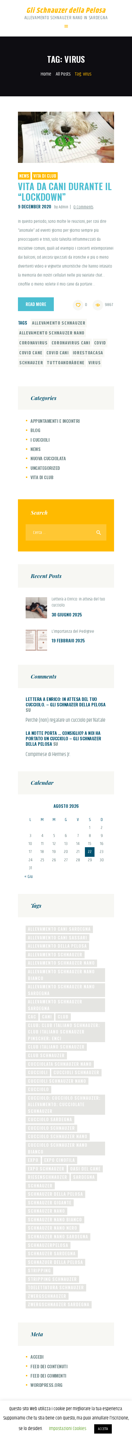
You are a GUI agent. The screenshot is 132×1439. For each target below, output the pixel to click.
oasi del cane (85, 1168)
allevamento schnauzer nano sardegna (61, 989)
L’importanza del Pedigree (73, 632)
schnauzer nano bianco (55, 1219)
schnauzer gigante (49, 1202)
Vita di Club (44, 176)
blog (35, 430)
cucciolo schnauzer (51, 1128)
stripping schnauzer (52, 1279)
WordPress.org (46, 1384)
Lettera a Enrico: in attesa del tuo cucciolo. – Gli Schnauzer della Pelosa (65, 701)
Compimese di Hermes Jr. (48, 755)
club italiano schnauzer (56, 1046)
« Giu (28, 876)
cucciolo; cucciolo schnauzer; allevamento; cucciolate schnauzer (64, 1104)
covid (100, 343)
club (63, 1016)
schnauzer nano (46, 1211)
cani (47, 1016)
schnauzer (31, 362)
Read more (36, 304)
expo (33, 1160)
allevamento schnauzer (59, 323)
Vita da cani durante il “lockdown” (65, 191)
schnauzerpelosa (48, 1245)
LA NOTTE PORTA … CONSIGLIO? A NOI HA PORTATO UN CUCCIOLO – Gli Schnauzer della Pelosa (63, 738)
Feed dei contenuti (48, 1366)
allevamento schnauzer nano (52, 333)
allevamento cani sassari (57, 937)
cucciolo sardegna (50, 1119)
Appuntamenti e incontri (55, 420)
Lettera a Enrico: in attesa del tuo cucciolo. (78, 602)
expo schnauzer (46, 1168)
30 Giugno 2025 (67, 614)
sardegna (84, 1177)
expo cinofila (59, 1160)
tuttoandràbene (66, 362)
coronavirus (33, 343)
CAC (32, 1016)
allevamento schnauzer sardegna (55, 1004)
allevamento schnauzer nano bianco (61, 974)
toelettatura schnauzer (56, 1287)
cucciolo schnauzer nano (57, 1136)
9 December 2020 (34, 206)
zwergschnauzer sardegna (58, 1304)
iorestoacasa (88, 353)
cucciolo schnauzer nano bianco (57, 1148)
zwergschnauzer (47, 1296)
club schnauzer (46, 1055)
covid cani (57, 353)
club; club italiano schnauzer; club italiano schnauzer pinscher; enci (64, 1031)
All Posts (63, 74)
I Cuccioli (39, 439)
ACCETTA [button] (103, 1429)
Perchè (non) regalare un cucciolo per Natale (65, 720)
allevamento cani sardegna (59, 929)
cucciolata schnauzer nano (60, 1064)
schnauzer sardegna (52, 1253)
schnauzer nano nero (52, 1228)
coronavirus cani (71, 343)
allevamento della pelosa (57, 946)
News (24, 176)
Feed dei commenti (48, 1375)
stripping (39, 1270)
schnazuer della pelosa (55, 1262)
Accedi (36, 1356)
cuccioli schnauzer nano (57, 1081)
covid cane (31, 353)
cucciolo (38, 1089)
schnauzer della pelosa (55, 1194)
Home (46, 74)
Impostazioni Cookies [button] (67, 1428)
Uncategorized (45, 467)
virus (94, 362)
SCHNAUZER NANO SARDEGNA (58, 1236)
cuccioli (38, 1072)
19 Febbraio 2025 (68, 640)
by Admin (61, 207)
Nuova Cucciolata (48, 458)
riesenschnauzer (47, 1177)
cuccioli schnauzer (76, 1072)
